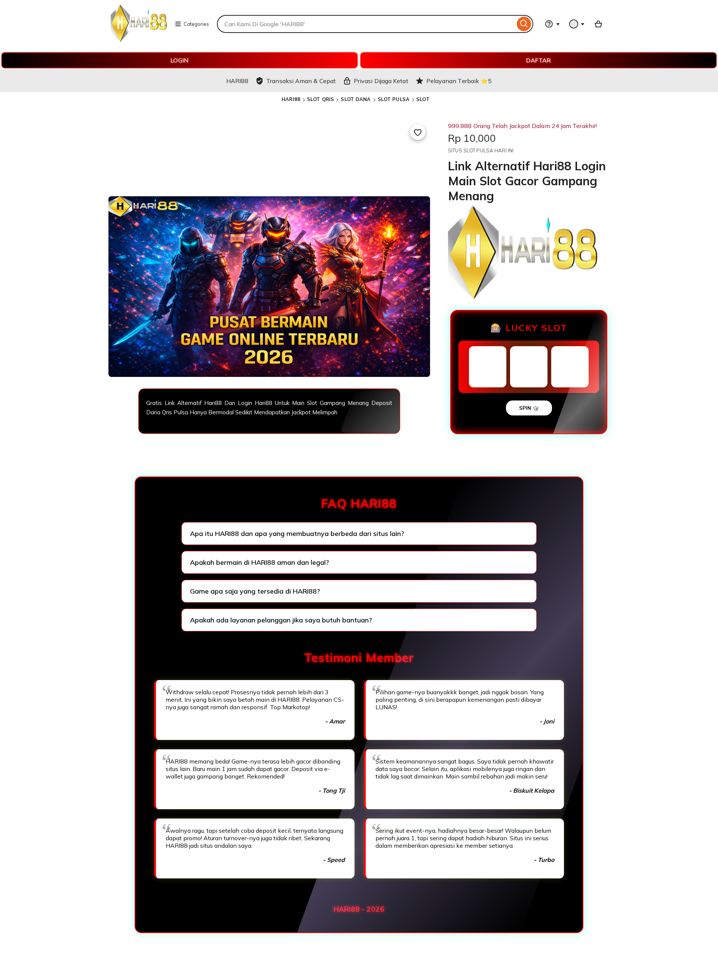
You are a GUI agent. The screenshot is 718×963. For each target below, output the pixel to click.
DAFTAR (538, 60)
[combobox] (366, 24)
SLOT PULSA (393, 99)
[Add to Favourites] (418, 132)
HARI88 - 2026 (359, 909)
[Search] (524, 24)
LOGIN (179, 60)
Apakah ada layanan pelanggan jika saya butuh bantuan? (281, 620)
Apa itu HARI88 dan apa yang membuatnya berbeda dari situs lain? (297, 533)
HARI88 (291, 99)
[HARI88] (139, 39)
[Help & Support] (552, 24)
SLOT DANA (356, 99)
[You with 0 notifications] (577, 24)
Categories (196, 24)
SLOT (423, 99)
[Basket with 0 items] (598, 24)
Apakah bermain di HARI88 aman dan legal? (259, 562)
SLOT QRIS (320, 99)
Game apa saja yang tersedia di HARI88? (255, 591)
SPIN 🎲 (529, 408)
